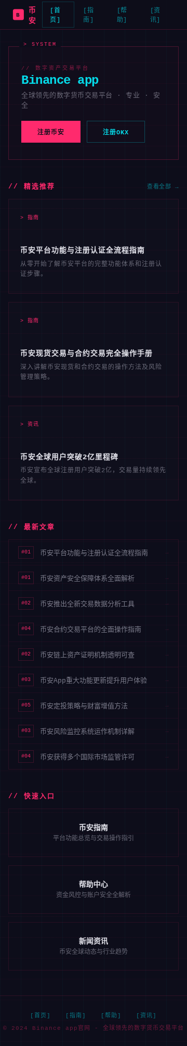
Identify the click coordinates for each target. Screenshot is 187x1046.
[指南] (88, 15)
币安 (26, 15)
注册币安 (50, 132)
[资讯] (155, 15)
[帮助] (122, 15)
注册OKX (116, 132)
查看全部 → (163, 187)
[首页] (55, 15)
